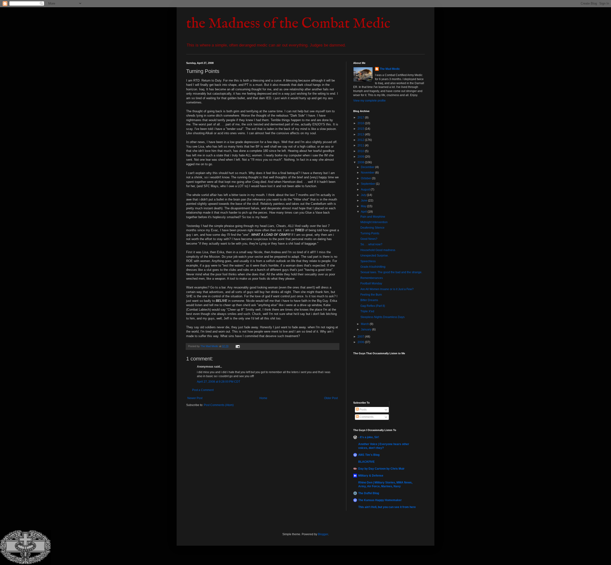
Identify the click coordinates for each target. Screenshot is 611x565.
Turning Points (369, 233)
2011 (361, 145)
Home (263, 398)
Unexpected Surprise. (374, 255)
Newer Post (194, 398)
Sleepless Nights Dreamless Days (382, 317)
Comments (366, 417)
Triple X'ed (367, 311)
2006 (361, 342)
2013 (361, 134)
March (365, 324)
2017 (361, 117)
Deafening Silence (372, 227)
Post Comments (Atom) (219, 405)
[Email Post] (237, 346)
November (368, 172)
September (368, 183)
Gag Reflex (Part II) (372, 306)
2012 (361, 140)
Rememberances (371, 278)
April (364, 211)
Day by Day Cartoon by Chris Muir (381, 468)
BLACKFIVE (366, 461)
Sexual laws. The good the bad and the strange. (391, 272)
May (364, 206)
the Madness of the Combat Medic (288, 24)
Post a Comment (203, 390)
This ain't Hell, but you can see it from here (387, 507)
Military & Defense (370, 475)
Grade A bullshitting (372, 266)
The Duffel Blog (368, 493)
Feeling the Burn (371, 294)
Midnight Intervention (374, 222)
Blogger (323, 534)
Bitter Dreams (369, 300)
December (368, 167)
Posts (363, 409)
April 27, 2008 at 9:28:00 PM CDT (218, 381)
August (366, 189)
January (366, 329)
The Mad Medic (390, 69)
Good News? (368, 239)
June (364, 200)
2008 (361, 162)
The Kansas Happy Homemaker (380, 500)
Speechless (368, 261)
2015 (361, 128)
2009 (361, 156)
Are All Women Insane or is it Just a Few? (387, 289)
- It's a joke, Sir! (368, 437)
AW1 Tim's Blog (368, 455)
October (366, 178)
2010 (361, 151)
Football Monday (371, 283)
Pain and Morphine (372, 216)
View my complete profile (369, 100)
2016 (361, 123)
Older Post (331, 398)
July (364, 195)
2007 (361, 336)
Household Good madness (377, 250)
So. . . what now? (371, 244)
